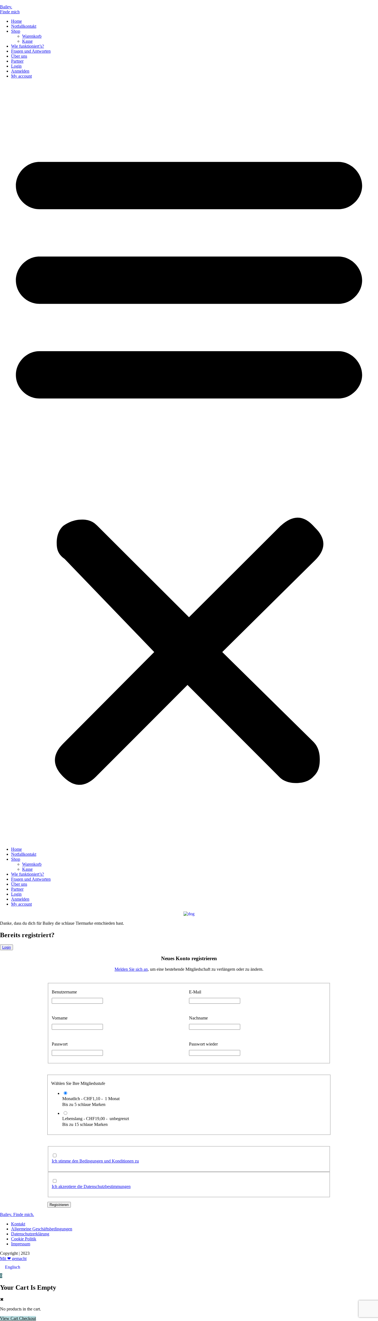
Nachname (198, 1018)
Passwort (60, 1044)
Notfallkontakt (23, 26)
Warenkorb (32, 36)
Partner (17, 61)
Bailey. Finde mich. (17, 1214)
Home (16, 21)
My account (21, 76)
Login (16, 66)
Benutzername (64, 992)
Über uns (19, 56)
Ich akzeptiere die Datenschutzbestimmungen (91, 1186)
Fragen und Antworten (31, 51)
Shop (15, 31)
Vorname (60, 1018)
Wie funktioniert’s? (27, 46)
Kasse (27, 41)
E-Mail (195, 992)
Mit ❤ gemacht (13, 1258)
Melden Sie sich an (131, 969)
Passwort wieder (203, 1044)
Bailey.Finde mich (10, 9)
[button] (189, 462)
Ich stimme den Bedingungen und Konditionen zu (95, 1161)
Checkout (27, 1318)
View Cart (9, 1318)
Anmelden (20, 71)
